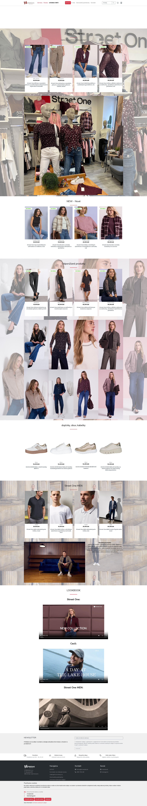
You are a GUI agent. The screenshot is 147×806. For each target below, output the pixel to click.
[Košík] (118, 3)
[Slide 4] (76, 26)
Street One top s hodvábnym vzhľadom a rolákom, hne (36, 245)
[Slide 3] (73, 26)
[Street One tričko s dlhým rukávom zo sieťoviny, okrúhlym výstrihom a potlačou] (110, 285)
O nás (73, 3)
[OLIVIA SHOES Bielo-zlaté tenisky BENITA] (36, 445)
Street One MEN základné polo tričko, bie (86, 530)
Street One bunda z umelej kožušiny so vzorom (110, 245)
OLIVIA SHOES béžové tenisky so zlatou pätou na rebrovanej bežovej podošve (111, 468)
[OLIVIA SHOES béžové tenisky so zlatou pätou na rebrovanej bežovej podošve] (110, 445)
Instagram (105, 772)
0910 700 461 (80, 772)
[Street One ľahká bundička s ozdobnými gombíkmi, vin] (85, 61)
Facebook (105, 769)
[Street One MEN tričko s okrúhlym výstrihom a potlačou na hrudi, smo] (61, 507)
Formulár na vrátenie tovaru (58, 772)
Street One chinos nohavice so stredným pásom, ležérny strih (36, 308)
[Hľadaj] (114, 2)
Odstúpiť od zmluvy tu (56, 774)
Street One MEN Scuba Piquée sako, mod (110, 530)
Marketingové (31, 796)
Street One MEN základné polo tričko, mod (36, 530)
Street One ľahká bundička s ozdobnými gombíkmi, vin (86, 84)
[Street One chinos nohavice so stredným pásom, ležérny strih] (36, 285)
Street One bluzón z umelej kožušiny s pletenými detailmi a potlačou (61, 246)
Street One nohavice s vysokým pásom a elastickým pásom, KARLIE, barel (61, 84)
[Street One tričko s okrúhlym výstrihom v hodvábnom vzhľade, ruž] (85, 222)
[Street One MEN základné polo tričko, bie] (85, 507)
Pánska (45, 3)
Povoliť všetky (29, 799)
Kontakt (93, 3)
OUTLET (68, 3)
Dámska (39, 3)
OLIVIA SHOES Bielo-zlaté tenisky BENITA (36, 467)
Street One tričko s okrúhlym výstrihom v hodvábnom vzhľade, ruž (86, 246)
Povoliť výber (39, 799)
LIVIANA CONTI (53, 3)
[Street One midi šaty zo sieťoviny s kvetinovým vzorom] (61, 285)
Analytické (30, 794)
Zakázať (48, 799)
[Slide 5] (79, 26)
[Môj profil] (121, 3)
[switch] (25, 794)
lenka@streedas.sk (82, 769)
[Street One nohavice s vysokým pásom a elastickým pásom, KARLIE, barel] (61, 61)
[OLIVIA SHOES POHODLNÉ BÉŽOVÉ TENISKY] (85, 445)
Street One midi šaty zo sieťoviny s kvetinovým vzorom (61, 308)
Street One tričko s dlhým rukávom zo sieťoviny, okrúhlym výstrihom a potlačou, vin (110, 84)
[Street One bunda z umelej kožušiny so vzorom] (110, 222)
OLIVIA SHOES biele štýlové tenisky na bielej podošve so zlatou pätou (61, 467)
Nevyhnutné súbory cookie (35, 792)
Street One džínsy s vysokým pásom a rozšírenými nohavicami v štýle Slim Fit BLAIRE (36, 84)
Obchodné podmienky (83, 3)
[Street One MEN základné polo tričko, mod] (36, 507)
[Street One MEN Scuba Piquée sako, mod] (110, 507)
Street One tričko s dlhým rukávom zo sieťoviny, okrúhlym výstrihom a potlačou (110, 308)
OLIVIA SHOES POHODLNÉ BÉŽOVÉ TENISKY (86, 467)
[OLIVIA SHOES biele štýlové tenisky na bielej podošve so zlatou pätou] (61, 445)
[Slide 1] (68, 26)
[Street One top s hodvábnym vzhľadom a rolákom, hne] (36, 222)
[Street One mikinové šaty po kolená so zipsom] (85, 285)
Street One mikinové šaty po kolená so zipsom (86, 308)
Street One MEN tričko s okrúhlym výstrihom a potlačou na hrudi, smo (61, 530)
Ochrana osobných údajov (40, 802)
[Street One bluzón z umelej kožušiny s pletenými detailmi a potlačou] (61, 222)
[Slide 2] (71, 26)
